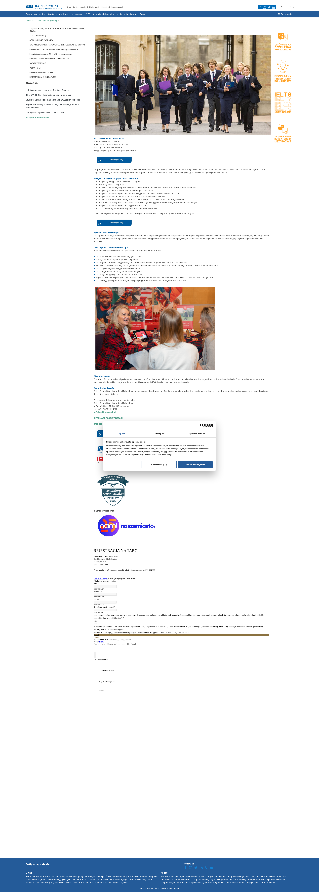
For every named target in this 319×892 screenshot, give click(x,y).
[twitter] (269, 7)
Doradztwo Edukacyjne (103, 14)
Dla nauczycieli (117, 7)
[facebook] (260, 7)
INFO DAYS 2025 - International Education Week (48, 95)
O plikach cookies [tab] (197, 434)
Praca (142, 14)
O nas (69, 7)
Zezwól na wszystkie (195, 465)
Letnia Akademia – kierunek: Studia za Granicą (47, 90)
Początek (30, 21)
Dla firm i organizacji (80, 7)
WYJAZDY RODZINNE (38, 63)
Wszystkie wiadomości (37, 117)
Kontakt (134, 14)
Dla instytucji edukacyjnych (99, 7)
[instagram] (264, 7)
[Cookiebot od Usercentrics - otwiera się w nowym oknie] (202, 425)
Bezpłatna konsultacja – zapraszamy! (64, 14)
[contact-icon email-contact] (212, 867)
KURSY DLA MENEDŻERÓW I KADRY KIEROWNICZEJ (49, 59)
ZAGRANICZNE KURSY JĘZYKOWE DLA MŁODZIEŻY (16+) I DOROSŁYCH (57, 45)
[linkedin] (273, 7)
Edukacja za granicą (35, 14)
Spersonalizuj (157, 465)
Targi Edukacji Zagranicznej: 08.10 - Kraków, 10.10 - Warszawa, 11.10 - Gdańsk (57, 29)
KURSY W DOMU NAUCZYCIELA (41, 73)
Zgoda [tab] (122, 434)
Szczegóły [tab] (160, 434)
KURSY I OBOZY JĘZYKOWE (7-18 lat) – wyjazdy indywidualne (54, 49)
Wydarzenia (122, 14)
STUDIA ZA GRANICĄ (38, 36)
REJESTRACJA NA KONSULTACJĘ (43, 77)
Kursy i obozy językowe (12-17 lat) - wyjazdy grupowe (51, 54)
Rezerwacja (286, 14)
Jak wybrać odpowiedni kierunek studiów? (46, 112)
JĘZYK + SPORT (36, 68)
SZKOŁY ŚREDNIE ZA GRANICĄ (41, 40)
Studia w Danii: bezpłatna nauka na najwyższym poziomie (53, 100)
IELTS (87, 14)
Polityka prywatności (38, 864)
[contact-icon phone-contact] (207, 867)
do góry (308, 885)
